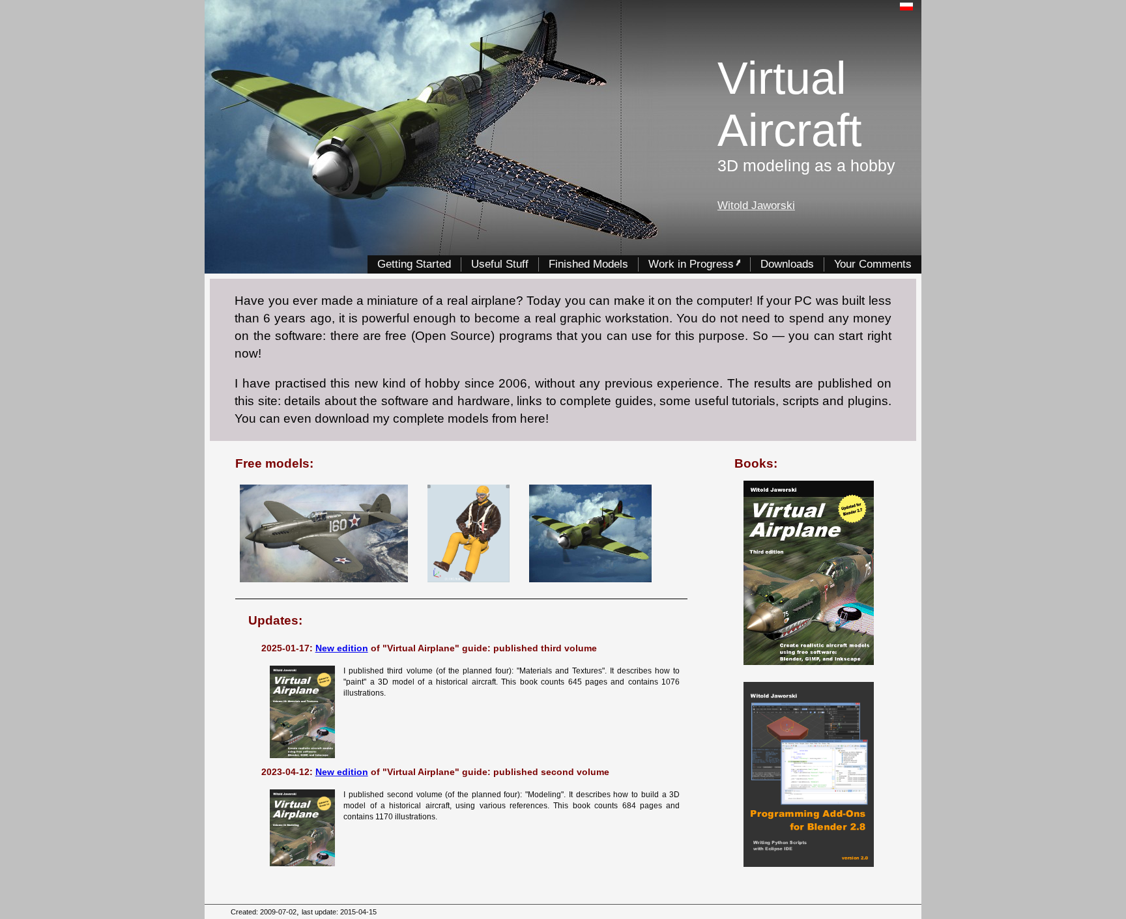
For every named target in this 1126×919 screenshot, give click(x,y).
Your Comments (873, 263)
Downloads (787, 263)
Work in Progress (691, 263)
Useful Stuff (499, 263)
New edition (341, 648)
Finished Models (588, 263)
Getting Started (414, 263)
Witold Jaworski (756, 205)
